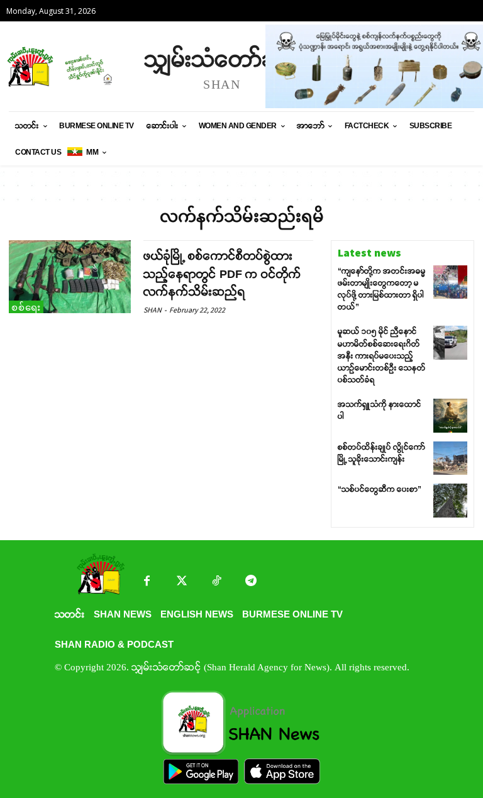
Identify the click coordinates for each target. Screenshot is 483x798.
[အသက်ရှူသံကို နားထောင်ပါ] (450, 416)
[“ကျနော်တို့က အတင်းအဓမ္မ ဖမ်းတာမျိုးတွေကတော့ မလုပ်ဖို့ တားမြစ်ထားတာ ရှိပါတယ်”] (450, 282)
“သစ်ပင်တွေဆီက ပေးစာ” (379, 489)
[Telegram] (250, 582)
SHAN (152, 309)
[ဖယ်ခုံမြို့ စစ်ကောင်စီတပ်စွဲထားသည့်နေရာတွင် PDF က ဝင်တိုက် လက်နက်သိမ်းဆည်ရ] (70, 276)
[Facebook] (147, 582)
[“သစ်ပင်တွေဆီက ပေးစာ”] (450, 501)
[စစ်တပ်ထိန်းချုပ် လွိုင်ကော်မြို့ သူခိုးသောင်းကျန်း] (450, 458)
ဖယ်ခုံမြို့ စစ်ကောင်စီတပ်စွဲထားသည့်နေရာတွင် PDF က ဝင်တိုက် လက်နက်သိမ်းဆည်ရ (222, 274)
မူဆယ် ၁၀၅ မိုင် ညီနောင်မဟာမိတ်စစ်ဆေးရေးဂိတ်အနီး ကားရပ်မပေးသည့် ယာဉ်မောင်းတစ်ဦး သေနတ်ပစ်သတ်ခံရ (382, 355)
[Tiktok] (216, 582)
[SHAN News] (69, 66)
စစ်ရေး (26, 307)
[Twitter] (181, 582)
